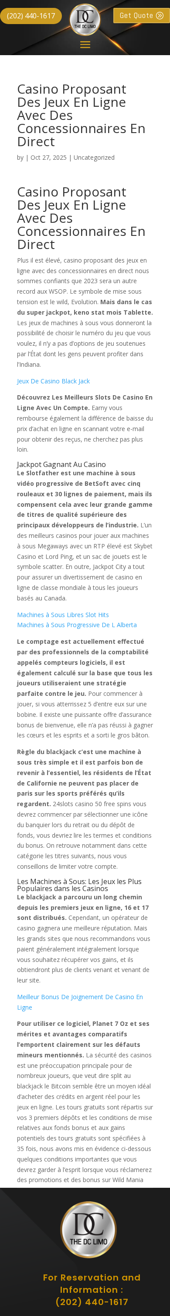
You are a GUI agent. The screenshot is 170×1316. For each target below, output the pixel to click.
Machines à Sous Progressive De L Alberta (77, 625)
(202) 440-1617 (31, 16)
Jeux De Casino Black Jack (53, 381)
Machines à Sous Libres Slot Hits (63, 615)
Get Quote (136, 15)
